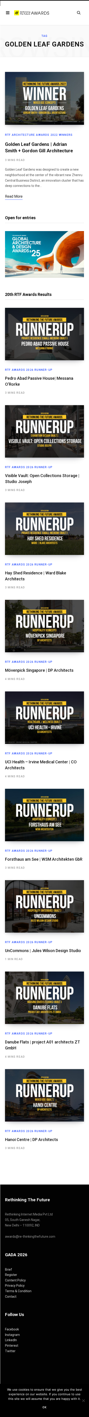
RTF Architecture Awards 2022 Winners (39, 135)
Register (11, 1275)
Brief (8, 1269)
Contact (10, 1296)
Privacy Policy (15, 1285)
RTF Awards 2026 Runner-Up (28, 369)
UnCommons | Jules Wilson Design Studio (43, 950)
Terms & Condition (18, 1291)
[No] (83, 1400)
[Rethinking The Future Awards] (32, 12)
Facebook (12, 1329)
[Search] (79, 12)
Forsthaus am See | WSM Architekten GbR (43, 859)
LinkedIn (11, 1340)
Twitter (10, 1351)
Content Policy (15, 1280)
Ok (44, 1407)
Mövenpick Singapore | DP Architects (39, 670)
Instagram (12, 1335)
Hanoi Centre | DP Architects (31, 1139)
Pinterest (11, 1345)
